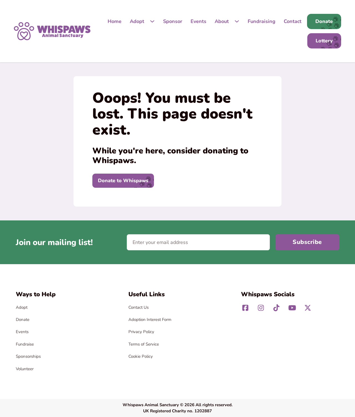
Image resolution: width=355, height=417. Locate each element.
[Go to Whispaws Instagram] (261, 307)
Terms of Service (143, 344)
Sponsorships (28, 356)
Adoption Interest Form (149, 319)
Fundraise (25, 344)
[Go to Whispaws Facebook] (245, 307)
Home (114, 21)
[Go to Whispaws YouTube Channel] (292, 307)
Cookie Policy (140, 356)
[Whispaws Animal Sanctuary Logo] (52, 30)
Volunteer (25, 369)
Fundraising (261, 21)
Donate (22, 319)
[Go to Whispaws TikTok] (276, 307)
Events (198, 21)
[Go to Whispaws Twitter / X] (307, 307)
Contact (292, 21)
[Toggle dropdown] (152, 21)
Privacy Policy (141, 331)
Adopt (137, 21)
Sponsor (172, 21)
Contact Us (138, 307)
